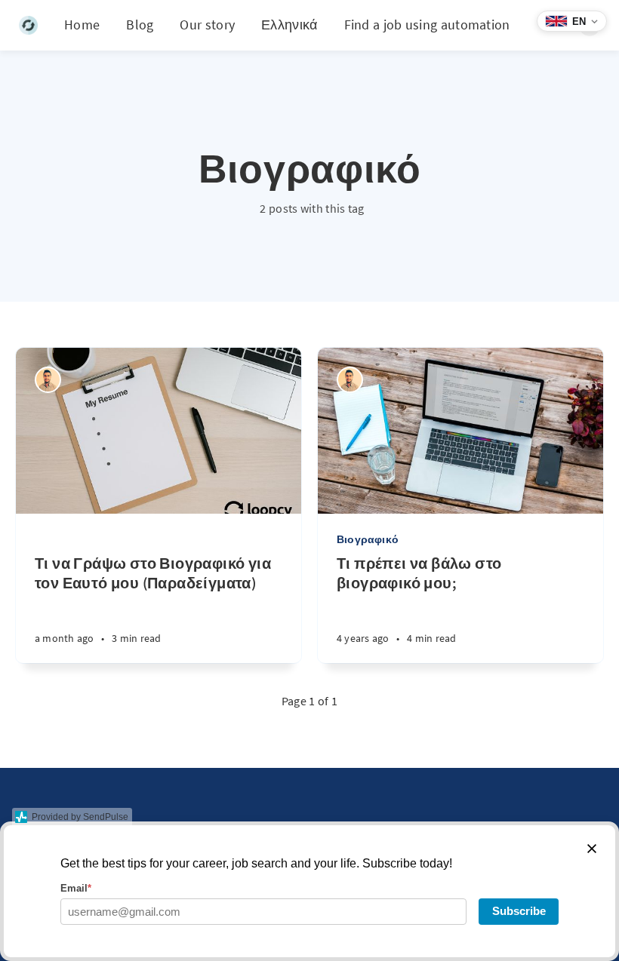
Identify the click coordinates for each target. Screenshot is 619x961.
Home (82, 24)
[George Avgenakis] (48, 380)
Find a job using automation (427, 24)
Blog (139, 24)
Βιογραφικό (368, 539)
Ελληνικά (289, 24)
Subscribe (519, 910)
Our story (207, 24)
